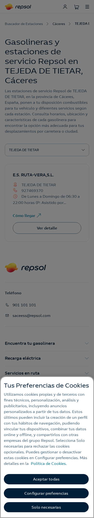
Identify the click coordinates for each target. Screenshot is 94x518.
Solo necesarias (46, 507)
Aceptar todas (46, 479)
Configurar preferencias (46, 493)
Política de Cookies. (49, 463)
